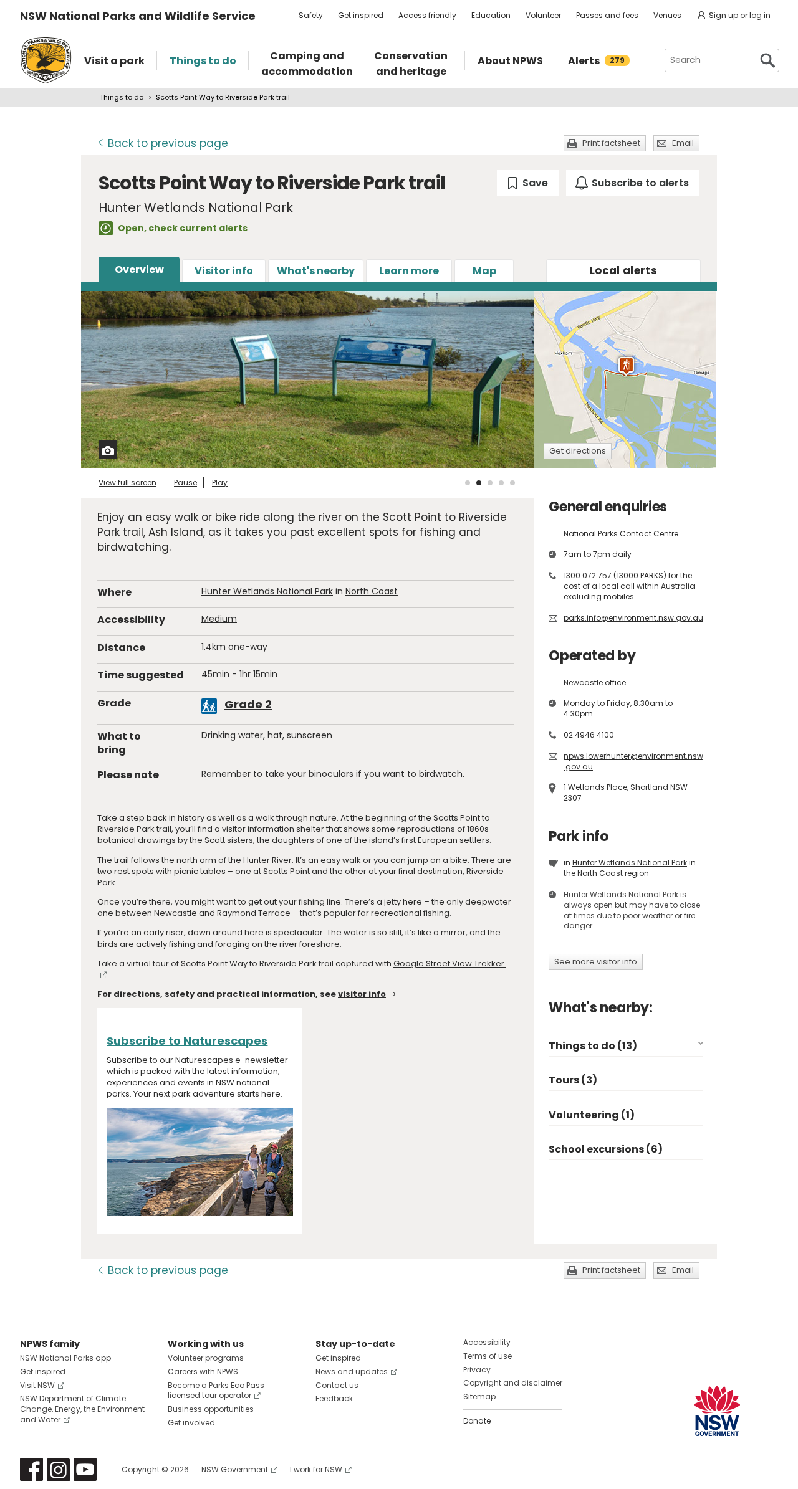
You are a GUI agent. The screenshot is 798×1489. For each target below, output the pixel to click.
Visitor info (224, 271)
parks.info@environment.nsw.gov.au (633, 617)
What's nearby (316, 271)
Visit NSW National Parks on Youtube (85, 1469)
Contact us (336, 1385)
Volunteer (543, 15)
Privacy (477, 1369)
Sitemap (479, 1396)
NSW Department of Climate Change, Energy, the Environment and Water (82, 1409)
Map (484, 271)
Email (683, 143)
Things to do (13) (593, 1046)
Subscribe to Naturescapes (187, 1041)
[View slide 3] (490, 482)
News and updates (351, 1371)
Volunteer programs (206, 1358)
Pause (185, 482)
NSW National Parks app (65, 1358)
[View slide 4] (501, 482)
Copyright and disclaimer (512, 1382)
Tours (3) (573, 1080)
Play (220, 482)
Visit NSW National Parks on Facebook (31, 1469)
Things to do (121, 97)
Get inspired (360, 15)
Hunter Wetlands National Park (267, 591)
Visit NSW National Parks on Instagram (58, 1469)
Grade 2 (248, 704)
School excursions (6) (606, 1149)
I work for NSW (316, 1469)
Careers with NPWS (203, 1371)
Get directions (577, 451)
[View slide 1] (467, 482)
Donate (477, 1420)
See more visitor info (595, 962)
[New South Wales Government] (717, 1411)
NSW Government (234, 1469)
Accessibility (487, 1342)
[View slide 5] (512, 482)
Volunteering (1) (592, 1115)
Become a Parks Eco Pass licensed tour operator (216, 1390)
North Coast (371, 591)
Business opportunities (211, 1409)
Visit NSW (37, 1385)
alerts (623, 270)
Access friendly (427, 15)
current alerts (214, 228)
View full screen (127, 482)
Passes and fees (607, 15)
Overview (139, 269)
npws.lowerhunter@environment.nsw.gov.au (633, 761)
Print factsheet (611, 143)
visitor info (362, 994)
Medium (219, 618)
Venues (667, 15)
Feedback (334, 1398)
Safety (311, 15)
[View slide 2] (478, 482)
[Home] (46, 60)
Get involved (191, 1422)
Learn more (409, 271)
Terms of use (487, 1356)
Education (491, 15)
